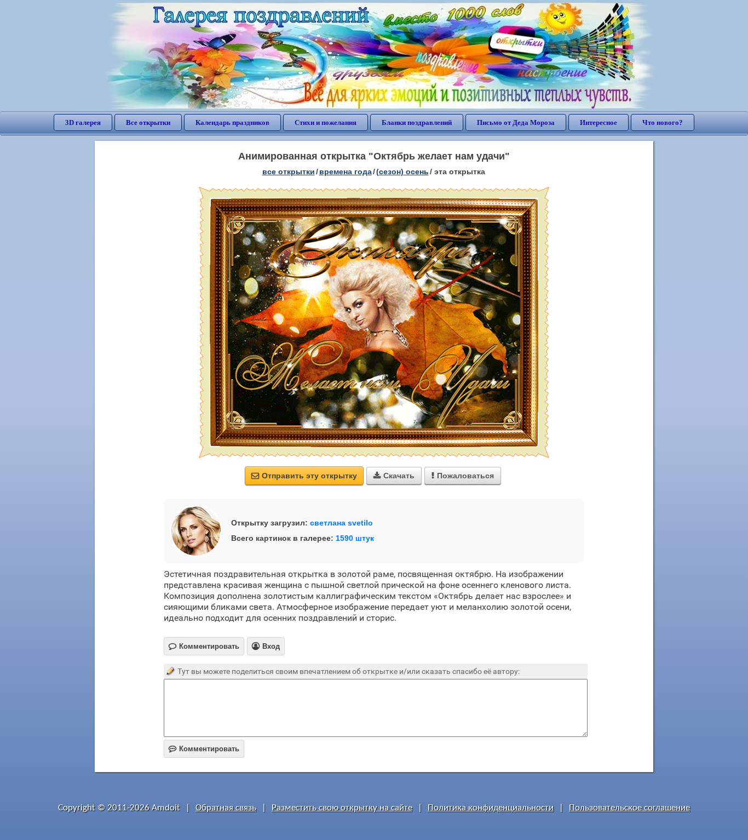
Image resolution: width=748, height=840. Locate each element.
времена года (345, 171)
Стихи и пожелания (325, 122)
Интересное (598, 122)
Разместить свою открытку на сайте (342, 808)
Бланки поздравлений (417, 122)
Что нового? (662, 122)
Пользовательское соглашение (629, 808)
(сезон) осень (402, 171)
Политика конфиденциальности (491, 808)
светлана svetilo (341, 522)
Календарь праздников (232, 122)
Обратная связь (225, 808)
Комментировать (204, 749)
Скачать (394, 475)
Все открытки (148, 122)
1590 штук (355, 538)
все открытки (288, 171)
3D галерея (83, 122)
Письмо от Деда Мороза (516, 122)
